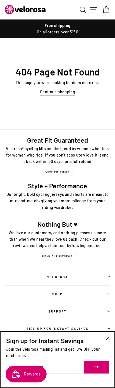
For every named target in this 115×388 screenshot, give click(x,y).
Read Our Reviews (57, 256)
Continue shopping (57, 91)
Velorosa (57, 277)
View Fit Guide (57, 172)
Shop (57, 294)
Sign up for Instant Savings (57, 328)
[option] (57, 28)
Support (57, 311)
